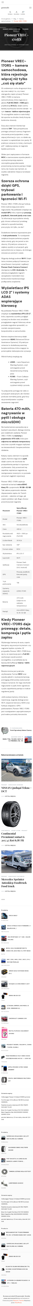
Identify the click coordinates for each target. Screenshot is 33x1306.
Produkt (16, 31)
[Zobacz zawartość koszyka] (22, 12)
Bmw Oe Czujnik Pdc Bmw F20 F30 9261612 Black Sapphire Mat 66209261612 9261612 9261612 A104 (15, 1112)
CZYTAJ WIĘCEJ (10, 796)
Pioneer (25, 29)
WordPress (18, 1303)
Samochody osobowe (15, 784)
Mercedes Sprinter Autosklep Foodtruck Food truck (14, 883)
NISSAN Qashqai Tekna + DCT (16, 789)
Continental (5, 830)
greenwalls (5, 8)
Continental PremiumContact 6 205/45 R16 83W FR (12, 837)
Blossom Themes (18, 1300)
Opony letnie (15, 830)
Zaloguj (16, 14)
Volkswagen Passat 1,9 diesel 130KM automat (15, 1097)
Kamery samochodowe (11, 29)
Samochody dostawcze (16, 876)
